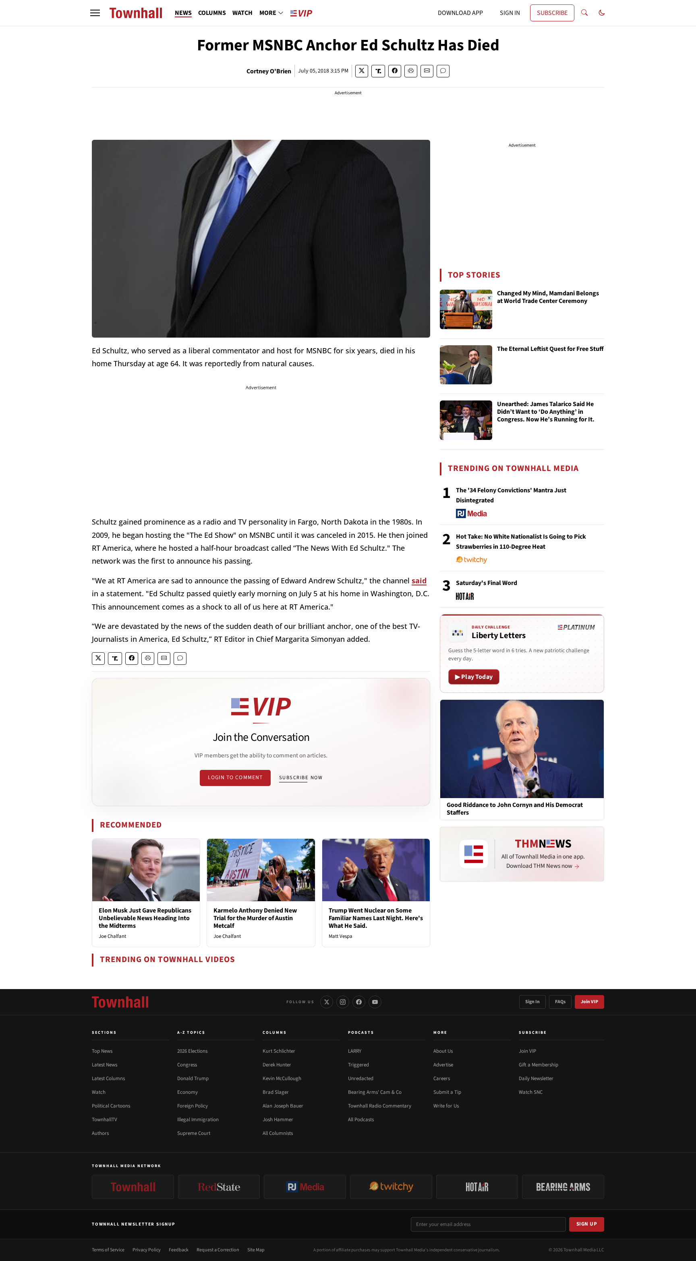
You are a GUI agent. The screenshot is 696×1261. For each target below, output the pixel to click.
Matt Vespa (340, 936)
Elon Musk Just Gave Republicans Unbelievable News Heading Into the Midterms (145, 918)
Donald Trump (193, 1078)
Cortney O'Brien (268, 71)
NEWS (183, 12)
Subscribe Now (301, 777)
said (419, 580)
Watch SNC (531, 1092)
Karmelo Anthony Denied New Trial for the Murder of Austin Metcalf (255, 918)
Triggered (358, 1064)
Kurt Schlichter (279, 1051)
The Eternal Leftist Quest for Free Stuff (550, 349)
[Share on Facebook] (394, 71)
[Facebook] (358, 1002)
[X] (326, 1002)
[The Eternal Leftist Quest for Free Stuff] (466, 365)
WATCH (242, 12)
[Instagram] (342, 1002)
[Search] (584, 12)
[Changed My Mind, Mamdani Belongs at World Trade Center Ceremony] (466, 309)
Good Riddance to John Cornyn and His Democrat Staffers (515, 809)
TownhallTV (104, 1119)
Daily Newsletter (536, 1078)
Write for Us (446, 1106)
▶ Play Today (474, 676)
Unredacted (360, 1078)
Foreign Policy (192, 1106)
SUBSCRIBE (552, 12)
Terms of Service (108, 1249)
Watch (99, 1092)
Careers (441, 1078)
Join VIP (589, 1001)
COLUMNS (212, 12)
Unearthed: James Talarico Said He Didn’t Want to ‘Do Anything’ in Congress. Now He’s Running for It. (545, 412)
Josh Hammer (278, 1119)
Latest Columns (108, 1078)
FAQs (560, 1001)
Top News (102, 1051)
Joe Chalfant (112, 936)
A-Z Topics (191, 1032)
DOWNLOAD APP (460, 12)
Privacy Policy (147, 1249)
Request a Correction (218, 1249)
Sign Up (586, 1224)
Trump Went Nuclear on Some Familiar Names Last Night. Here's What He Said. (376, 918)
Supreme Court (193, 1133)
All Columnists (278, 1133)
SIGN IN (510, 12)
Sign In (532, 1001)
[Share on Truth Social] (378, 71)
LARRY (354, 1051)
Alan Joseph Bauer (283, 1106)
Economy (187, 1092)
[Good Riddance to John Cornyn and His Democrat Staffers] (522, 748)
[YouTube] (375, 1002)
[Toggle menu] (95, 13)
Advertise (443, 1064)
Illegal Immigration (198, 1119)
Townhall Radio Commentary (379, 1106)
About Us (443, 1051)
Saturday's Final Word (486, 583)
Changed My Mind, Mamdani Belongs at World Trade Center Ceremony (548, 297)
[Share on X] (361, 71)
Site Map (256, 1249)
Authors (100, 1133)
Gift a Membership (538, 1064)
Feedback (178, 1249)
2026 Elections (192, 1051)
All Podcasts (361, 1119)
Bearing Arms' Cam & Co (375, 1092)
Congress (187, 1064)
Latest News (104, 1064)
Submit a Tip (447, 1092)
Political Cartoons (111, 1106)
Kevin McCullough (282, 1078)
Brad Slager (276, 1092)
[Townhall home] (120, 1002)
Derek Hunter (277, 1064)
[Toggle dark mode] (601, 12)
